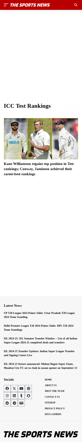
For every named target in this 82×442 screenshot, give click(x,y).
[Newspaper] (21, 403)
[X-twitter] (14, 388)
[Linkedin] (14, 395)
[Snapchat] (28, 395)
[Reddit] (7, 403)
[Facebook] (7, 388)
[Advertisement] (41, 53)
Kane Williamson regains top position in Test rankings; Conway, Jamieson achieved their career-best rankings (39, 169)
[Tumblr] (21, 395)
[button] (7, 5)
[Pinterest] (28, 388)
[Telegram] (14, 403)
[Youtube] (21, 388)
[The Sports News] (30, 5)
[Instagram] (7, 395)
